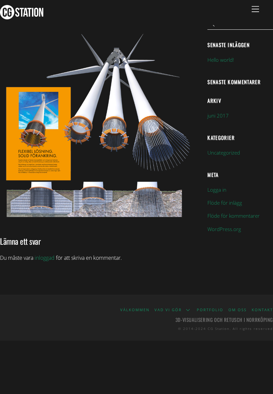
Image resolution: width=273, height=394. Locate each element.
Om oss (237, 309)
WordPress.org (224, 229)
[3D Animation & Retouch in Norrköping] (21, 16)
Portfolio (210, 309)
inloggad (45, 257)
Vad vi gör (168, 309)
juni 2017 (218, 115)
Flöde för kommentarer (233, 215)
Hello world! (220, 59)
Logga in (216, 189)
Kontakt (262, 309)
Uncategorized (223, 152)
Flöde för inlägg (224, 202)
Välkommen (134, 309)
